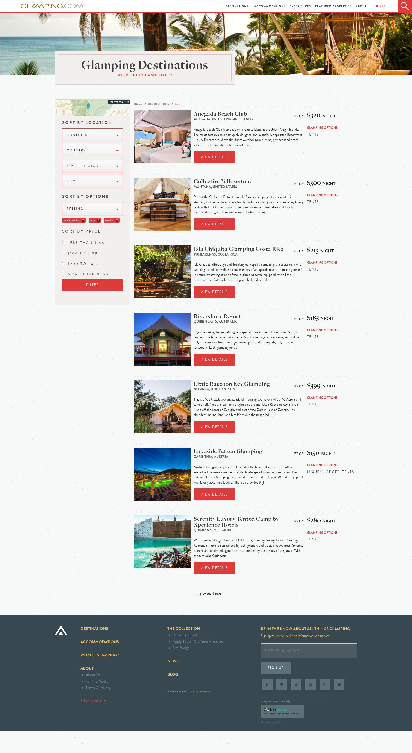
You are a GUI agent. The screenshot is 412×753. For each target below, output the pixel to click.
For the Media (97, 681)
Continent (78, 135)
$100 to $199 (83, 253)
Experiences (301, 6)
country (76, 150)
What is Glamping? (99, 655)
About (361, 6)
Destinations (237, 6)
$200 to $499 (83, 263)
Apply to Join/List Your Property (198, 641)
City (71, 181)
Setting (75, 209)
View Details (214, 156)
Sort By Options (85, 196)
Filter (92, 284)
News (173, 661)
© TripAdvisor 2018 (271, 722)
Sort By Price (81, 231)
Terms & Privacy (98, 688)
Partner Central (185, 635)
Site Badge (181, 648)
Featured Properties (333, 6)
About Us (93, 675)
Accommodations (270, 6)
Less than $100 (86, 242)
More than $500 (88, 274)
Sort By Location (87, 122)
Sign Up (276, 667)
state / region (83, 166)
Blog (172, 674)
